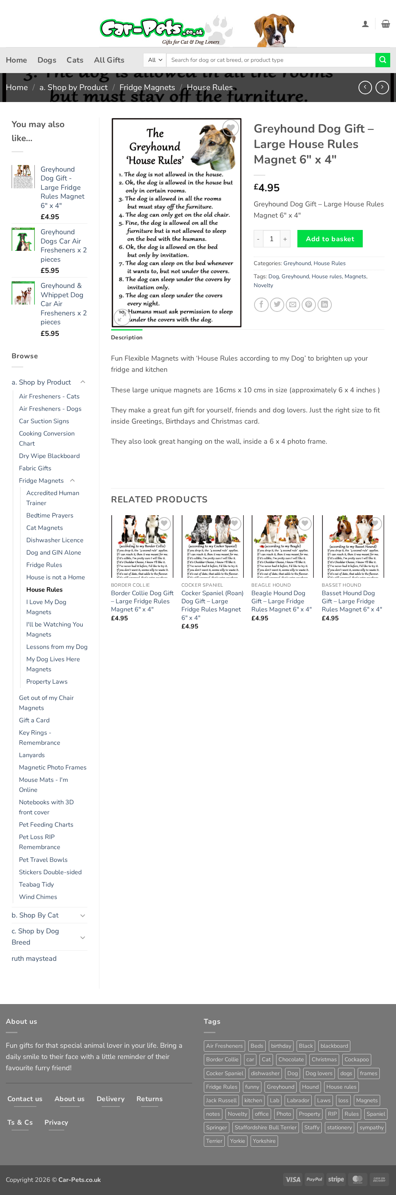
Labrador (298, 1100)
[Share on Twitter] (277, 305)
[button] (365, 23)
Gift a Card (34, 720)
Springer (216, 1127)
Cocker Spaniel (224, 1073)
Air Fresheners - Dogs (50, 409)
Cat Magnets (44, 528)
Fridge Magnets (147, 87)
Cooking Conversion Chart (47, 438)
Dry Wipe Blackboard (49, 456)
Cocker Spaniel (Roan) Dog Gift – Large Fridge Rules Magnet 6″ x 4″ (212, 605)
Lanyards (32, 755)
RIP (332, 1114)
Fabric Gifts (35, 468)
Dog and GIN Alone (53, 552)
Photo (284, 1114)
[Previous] (111, 579)
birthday (281, 1046)
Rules (352, 1114)
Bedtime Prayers (49, 515)
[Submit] (383, 60)
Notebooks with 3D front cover (46, 807)
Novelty (263, 285)
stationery (339, 1127)
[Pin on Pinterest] (309, 305)
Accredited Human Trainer (52, 498)
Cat (266, 1059)
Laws (324, 1100)
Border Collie (222, 1059)
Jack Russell (221, 1100)
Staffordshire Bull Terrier (266, 1127)
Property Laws (47, 682)
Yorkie (237, 1141)
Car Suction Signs (44, 421)
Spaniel (376, 1114)
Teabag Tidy (36, 884)
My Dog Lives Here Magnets (53, 664)
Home (16, 60)
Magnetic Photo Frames (53, 767)
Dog (273, 276)
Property (309, 1114)
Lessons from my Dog (57, 647)
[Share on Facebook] (261, 305)
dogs (346, 1073)
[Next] (384, 579)
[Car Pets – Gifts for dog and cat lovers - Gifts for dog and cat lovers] (198, 24)
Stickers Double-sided (50, 872)
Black (306, 1046)
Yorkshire (264, 1141)
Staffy (311, 1127)
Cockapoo (357, 1059)
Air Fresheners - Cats (49, 396)
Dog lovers (319, 1073)
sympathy (372, 1127)
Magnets (355, 276)
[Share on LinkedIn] (324, 305)
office (262, 1114)
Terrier (214, 1141)
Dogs (47, 60)
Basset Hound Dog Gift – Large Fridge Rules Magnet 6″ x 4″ (352, 601)
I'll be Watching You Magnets (54, 629)
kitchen (253, 1100)
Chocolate (291, 1059)
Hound (310, 1087)
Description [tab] (126, 337)
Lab (274, 1100)
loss (343, 1100)
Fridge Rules (44, 565)
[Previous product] (382, 87)
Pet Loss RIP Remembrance (39, 842)
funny (252, 1087)
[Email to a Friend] (293, 305)
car (250, 1059)
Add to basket (330, 238)
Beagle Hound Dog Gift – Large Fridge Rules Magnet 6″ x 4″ (281, 601)
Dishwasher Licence (55, 540)
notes (213, 1114)
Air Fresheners (224, 1046)
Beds (257, 1046)
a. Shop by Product (73, 87)
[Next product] (365, 87)
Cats (75, 60)
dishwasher (265, 1073)
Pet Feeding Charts (46, 824)
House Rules (210, 87)
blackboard (334, 1046)
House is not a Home (55, 577)
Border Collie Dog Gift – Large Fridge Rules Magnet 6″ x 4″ (142, 601)
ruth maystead (34, 958)
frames (368, 1073)
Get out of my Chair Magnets (46, 703)
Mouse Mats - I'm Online (43, 785)
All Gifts (109, 60)
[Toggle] (82, 382)
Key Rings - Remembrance (39, 738)
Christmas (324, 1059)
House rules (327, 276)
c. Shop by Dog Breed (35, 936)
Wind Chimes (38, 897)
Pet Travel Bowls (43, 860)
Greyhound (297, 263)
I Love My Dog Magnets (46, 607)
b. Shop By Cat (35, 915)
